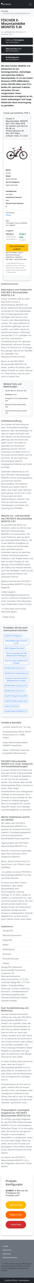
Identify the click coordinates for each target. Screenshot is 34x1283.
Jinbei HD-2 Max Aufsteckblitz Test (15, 406)
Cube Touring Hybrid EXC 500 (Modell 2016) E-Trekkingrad (16, 654)
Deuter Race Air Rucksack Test (16, 391)
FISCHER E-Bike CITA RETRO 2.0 (15, 711)
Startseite (4, 11)
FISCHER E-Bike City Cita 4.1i (14, 691)
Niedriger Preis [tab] (15, 1205)
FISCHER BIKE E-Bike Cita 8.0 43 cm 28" (16, 642)
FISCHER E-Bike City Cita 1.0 (14, 668)
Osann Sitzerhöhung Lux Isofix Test (16, 412)
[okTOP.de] (6, 4)
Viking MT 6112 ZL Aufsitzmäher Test (16, 399)
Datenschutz (7, 1250)
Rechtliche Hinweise (10, 1258)
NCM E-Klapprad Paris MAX (14, 648)
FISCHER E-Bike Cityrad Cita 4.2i (16, 686)
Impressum (7, 1254)
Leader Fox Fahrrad (11, 706)
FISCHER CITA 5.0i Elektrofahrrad (16, 673)
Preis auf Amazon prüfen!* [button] (17, 247)
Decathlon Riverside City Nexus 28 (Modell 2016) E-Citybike (16, 679)
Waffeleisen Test (11, 394)
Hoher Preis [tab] (16, 1224)
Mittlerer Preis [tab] (16, 1214)
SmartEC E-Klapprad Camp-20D (16, 696)
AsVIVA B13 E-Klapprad (13, 636)
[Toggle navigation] (30, 4)
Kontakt (5, 1246)
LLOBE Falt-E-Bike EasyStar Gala (16, 701)
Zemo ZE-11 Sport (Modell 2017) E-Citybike (16, 662)
